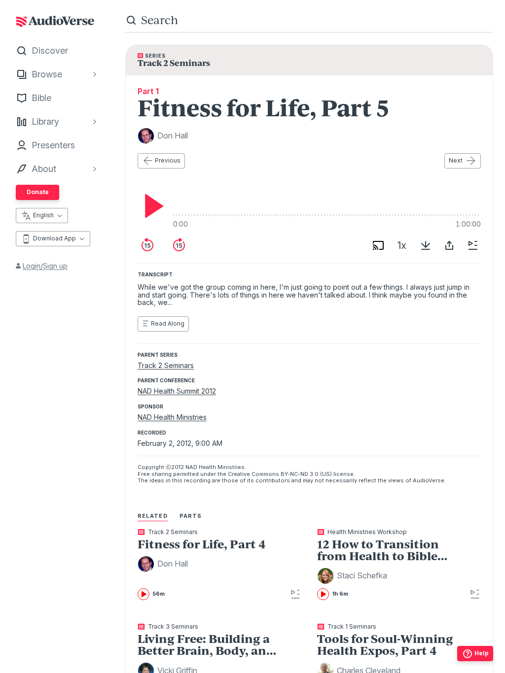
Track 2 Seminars (166, 365)
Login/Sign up (45, 265)
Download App (54, 238)
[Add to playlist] (473, 245)
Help (481, 653)
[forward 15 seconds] (179, 245)
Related (153, 515)
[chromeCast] (378, 245)
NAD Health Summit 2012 (177, 391)
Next (456, 160)
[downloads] (425, 245)
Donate (38, 192)
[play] (151, 206)
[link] (208, 564)
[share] (449, 245)
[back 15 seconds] (147, 245)
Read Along (167, 323)
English (43, 215)
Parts (191, 515)
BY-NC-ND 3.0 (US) (306, 474)
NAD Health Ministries (172, 417)
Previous (167, 160)
